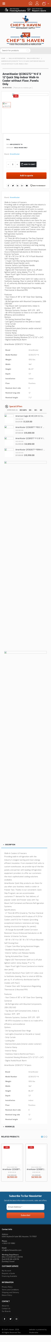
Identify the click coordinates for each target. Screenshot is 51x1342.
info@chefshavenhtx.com (11, 1250)
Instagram (16, 1318)
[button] (42, 1136)
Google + (22, 186)
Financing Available (9, 1276)
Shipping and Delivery (10, 1292)
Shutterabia (33, 1332)
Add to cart (29, 164)
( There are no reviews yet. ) (23, 88)
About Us (5, 1306)
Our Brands (6, 1311)
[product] (9, 419)
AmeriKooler (15, 154)
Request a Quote (8, 1273)
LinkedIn (18, 186)
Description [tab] (10, 845)
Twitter (13, 186)
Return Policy (7, 1295)
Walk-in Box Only (20, 148)
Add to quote (26, 175)
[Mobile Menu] (4, 3)
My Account (6, 1271)
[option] (6, 105)
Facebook (8, 186)
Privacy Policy (7, 1287)
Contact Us (6, 1308)
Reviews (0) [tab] (9, 1127)
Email (27, 186)
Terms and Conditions (10, 1290)
